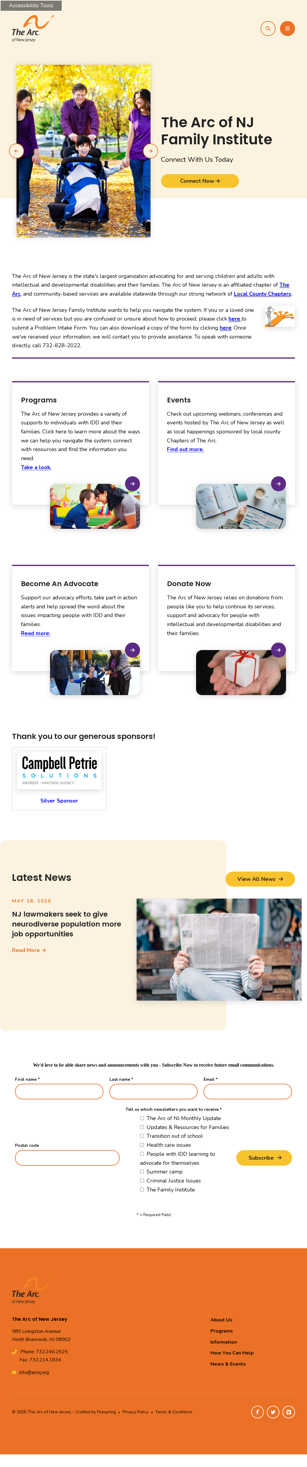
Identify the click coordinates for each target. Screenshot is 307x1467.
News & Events (228, 1364)
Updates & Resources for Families (187, 1127)
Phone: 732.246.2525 (44, 1351)
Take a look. (36, 467)
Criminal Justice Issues (173, 1180)
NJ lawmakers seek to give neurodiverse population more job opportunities (66, 924)
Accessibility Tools (31, 5)
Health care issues (168, 1145)
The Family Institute (170, 1189)
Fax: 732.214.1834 (40, 1360)
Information (223, 1342)
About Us (221, 1320)
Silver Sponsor (59, 800)
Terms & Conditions (173, 1412)
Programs (221, 1331)
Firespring (106, 1412)
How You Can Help (232, 1353)
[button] (268, 28)
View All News (257, 879)
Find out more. (185, 449)
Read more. (35, 633)
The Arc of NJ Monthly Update (183, 1118)
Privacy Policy (135, 1412)
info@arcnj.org (34, 1372)
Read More (26, 950)
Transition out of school (174, 1136)
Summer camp (164, 1171)
